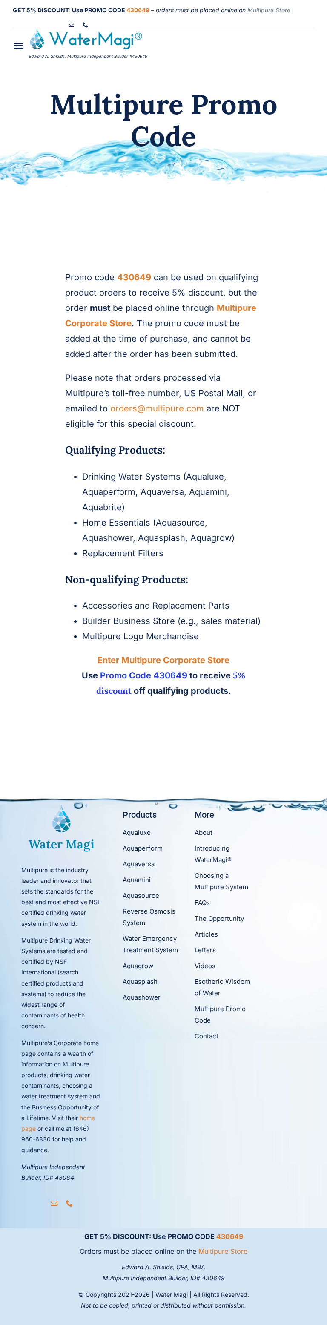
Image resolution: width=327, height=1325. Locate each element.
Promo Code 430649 (143, 675)
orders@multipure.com (157, 408)
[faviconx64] (61, 809)
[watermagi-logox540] (86, 32)
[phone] (85, 25)
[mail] (71, 25)
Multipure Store (222, 1251)
